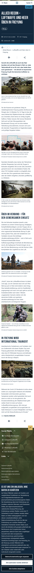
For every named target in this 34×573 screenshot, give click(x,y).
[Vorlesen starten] (9, 57)
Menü (5, 3)
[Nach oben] (30, 428)
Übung (4, 29)
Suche (28, 3)
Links (3, 456)
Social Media (6, 431)
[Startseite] (2, 47)
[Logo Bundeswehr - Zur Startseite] (17, 3)
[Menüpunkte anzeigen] (7, 47)
